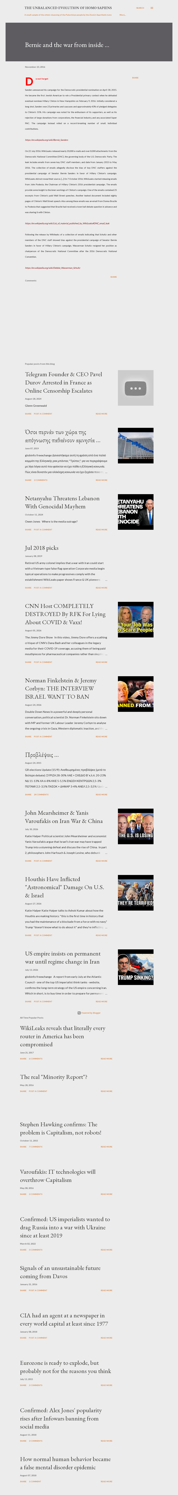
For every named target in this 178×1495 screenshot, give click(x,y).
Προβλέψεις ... (42, 755)
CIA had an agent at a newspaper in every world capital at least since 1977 (64, 1319)
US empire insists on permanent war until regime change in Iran (63, 957)
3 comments (35, 1250)
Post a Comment (43, 414)
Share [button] (135, 77)
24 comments (41, 794)
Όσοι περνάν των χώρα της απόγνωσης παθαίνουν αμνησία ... (63, 436)
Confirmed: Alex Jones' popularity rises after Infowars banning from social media (61, 1418)
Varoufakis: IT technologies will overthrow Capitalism (58, 1176)
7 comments (35, 1146)
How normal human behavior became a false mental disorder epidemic (65, 1463)
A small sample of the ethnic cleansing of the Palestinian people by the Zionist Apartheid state (68, 15)
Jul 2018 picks (41, 548)
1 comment (35, 1481)
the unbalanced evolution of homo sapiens (68, 8)
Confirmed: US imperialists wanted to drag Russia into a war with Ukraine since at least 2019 (65, 1227)
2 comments (40, 480)
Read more (101, 414)
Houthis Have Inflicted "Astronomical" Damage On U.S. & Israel (64, 887)
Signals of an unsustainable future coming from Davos (60, 1272)
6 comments (35, 1058)
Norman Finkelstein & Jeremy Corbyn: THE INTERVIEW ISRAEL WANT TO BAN (61, 688)
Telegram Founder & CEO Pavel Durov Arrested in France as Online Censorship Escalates (63, 382)
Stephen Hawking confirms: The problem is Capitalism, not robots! (60, 1128)
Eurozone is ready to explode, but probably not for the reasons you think (65, 1367)
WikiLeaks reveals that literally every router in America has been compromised (62, 1036)
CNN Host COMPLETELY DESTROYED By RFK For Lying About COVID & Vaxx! (65, 614)
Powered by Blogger (91, 1013)
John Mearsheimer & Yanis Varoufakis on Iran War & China (64, 817)
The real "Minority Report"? (53, 1077)
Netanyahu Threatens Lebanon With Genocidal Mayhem (62, 502)
